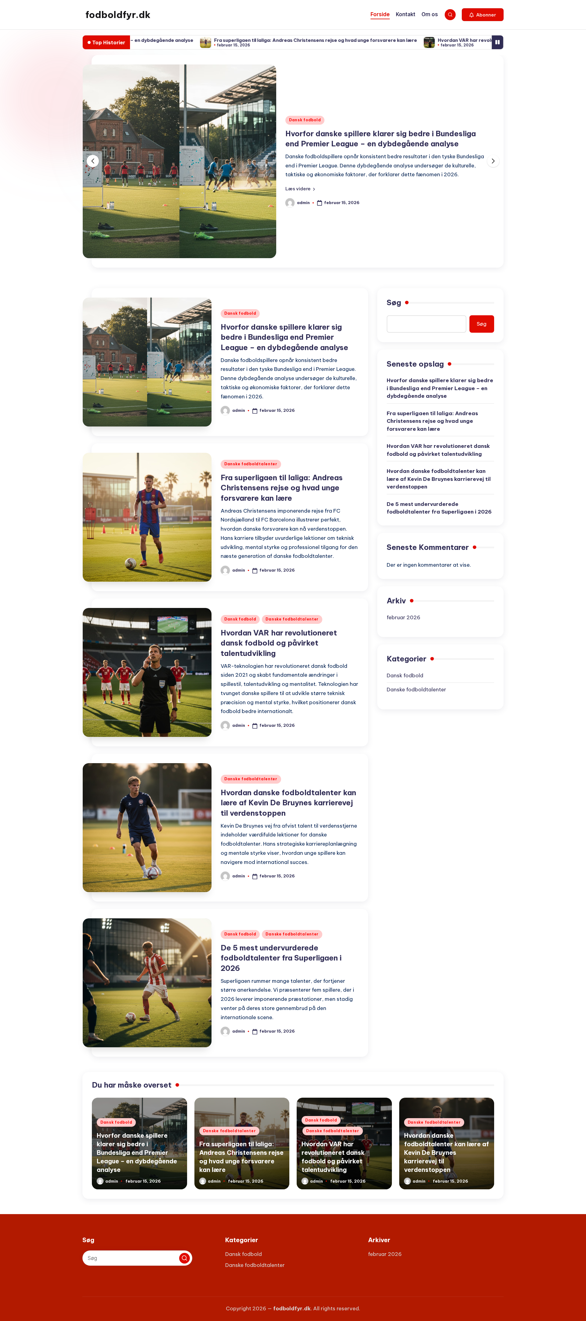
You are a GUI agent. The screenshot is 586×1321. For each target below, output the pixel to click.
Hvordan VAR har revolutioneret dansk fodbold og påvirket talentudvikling (466, 40)
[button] (483, 14)
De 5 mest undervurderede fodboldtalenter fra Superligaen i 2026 (281, 958)
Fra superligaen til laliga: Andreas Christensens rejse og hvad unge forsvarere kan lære (257, 40)
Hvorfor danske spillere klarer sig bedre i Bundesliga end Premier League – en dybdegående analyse (284, 337)
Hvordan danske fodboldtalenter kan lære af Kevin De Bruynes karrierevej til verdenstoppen (288, 803)
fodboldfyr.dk (117, 14)
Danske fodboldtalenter (250, 464)
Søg (394, 302)
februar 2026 (403, 617)
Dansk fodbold (305, 120)
